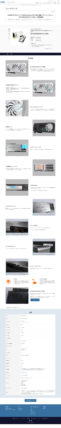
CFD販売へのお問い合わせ (45, 418)
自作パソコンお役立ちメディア (48, 2)
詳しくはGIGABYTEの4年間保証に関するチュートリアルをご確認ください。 (32, 369)
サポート (41, 2)
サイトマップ (39, 418)
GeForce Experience (24, 375)
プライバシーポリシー (22, 418)
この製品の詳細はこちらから (48, 48)
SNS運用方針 (28, 418)
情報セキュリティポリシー (16, 418)
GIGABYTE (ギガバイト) (38, 40)
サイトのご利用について (33, 418)
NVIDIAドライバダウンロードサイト (26, 377)
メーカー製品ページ (24, 388)
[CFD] (3, 2)
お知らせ (58, 2)
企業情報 (55, 2)
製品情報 (37, 2)
